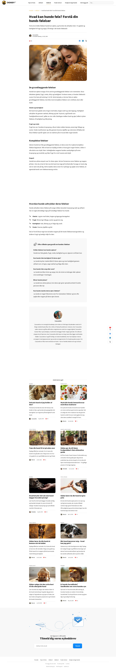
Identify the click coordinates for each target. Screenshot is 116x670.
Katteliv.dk (66, 666)
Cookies (67, 663)
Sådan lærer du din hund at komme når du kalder (39, 542)
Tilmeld (77, 646)
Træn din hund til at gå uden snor (42, 448)
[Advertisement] (58, 185)
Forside (31, 10)
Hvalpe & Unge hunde (71, 3)
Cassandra (35, 35)
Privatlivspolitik (60, 663)
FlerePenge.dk (59, 666)
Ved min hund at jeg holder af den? (40, 404)
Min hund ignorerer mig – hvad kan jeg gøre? (72, 542)
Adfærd (41, 3)
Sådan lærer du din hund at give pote (73, 497)
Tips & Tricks (31, 3)
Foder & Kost (58, 3)
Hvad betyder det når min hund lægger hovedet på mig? (41, 497)
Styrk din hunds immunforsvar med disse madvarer (72, 404)
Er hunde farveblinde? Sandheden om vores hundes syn (73, 585)
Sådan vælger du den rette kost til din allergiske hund (41, 585)
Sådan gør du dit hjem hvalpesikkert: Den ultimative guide (72, 450)
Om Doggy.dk (84, 3)
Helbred (48, 3)
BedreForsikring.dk (50, 666)
